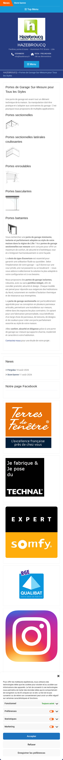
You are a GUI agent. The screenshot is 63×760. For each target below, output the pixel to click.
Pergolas (11, 370)
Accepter (31, 736)
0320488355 (19, 54)
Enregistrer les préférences (31, 753)
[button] (58, 676)
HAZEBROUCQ (32, 45)
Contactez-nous (13, 340)
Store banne (20, 3)
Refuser (31, 744)
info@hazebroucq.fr (22, 56)
